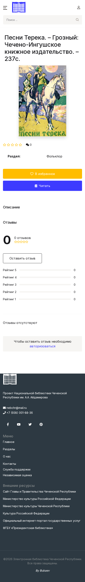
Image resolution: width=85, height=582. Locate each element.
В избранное (45, 174)
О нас (7, 456)
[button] (5, 7)
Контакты (9, 463)
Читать (44, 186)
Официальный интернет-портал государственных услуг (41, 520)
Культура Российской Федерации (26, 513)
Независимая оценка (17, 475)
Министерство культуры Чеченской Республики (36, 506)
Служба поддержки (16, 469)
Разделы (9, 449)
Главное (8, 441)
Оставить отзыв (22, 258)
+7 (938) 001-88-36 (19, 412)
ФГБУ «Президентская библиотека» (28, 528)
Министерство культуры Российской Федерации (37, 498)
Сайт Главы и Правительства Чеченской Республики (39, 491)
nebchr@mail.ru (16, 407)
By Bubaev (43, 570)
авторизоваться (42, 346)
